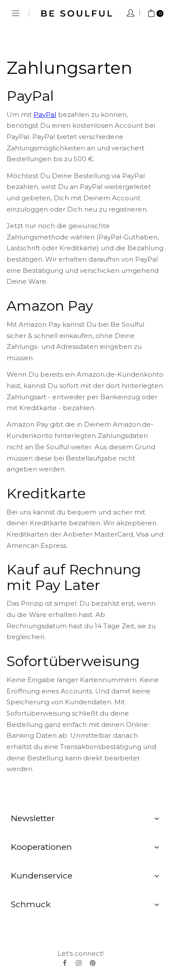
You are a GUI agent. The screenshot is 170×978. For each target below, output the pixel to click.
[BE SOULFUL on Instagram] (78, 963)
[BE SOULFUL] (76, 13)
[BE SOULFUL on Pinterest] (92, 963)
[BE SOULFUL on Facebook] (64, 963)
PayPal (45, 114)
